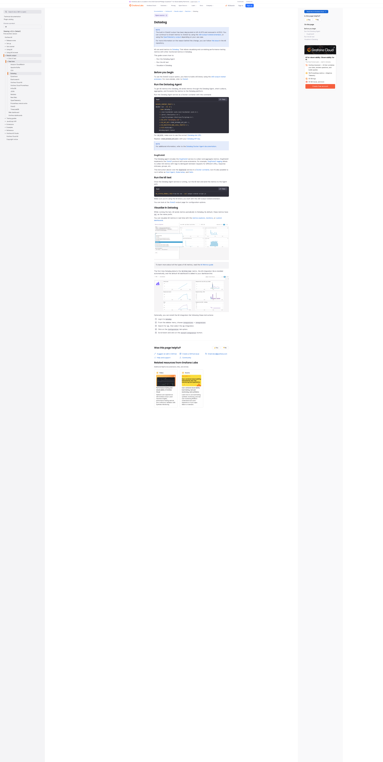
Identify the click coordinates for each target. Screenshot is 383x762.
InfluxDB (13, 88)
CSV (12, 70)
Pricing (173, 5)
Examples (10, 127)
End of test (12, 58)
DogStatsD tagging (215, 161)
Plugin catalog (8, 19)
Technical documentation (12, 16)
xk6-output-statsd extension (210, 35)
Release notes (11, 40)
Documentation (158, 11)
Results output (178, 11)
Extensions (10, 124)
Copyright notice (12, 139)
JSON (12, 91)
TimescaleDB (15, 109)
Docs (201, 5)
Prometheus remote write (19, 103)
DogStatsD (183, 159)
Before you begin (310, 28)
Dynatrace (14, 76)
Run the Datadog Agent (312, 31)
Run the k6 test (309, 37)
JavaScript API (11, 121)
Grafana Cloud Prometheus (20, 85)
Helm (191, 172)
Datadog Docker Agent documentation (201, 146)
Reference (10, 130)
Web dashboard (14, 112)
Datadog (175, 49)
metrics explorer (198, 218)
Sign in (240, 5)
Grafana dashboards (15, 115)
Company (209, 5)
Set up (9, 43)
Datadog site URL (194, 135)
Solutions (163, 5)
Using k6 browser (12, 52)
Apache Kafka (15, 67)
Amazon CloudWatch (18, 64)
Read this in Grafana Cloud (315, 11)
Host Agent (170, 172)
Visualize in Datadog (311, 39)
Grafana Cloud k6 (16, 82)
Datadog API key (193, 139)
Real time (188, 11)
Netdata (13, 94)
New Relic (14, 97)
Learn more (193, 1)
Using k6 (9, 49)
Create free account (320, 86)
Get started (10, 46)
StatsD (185, 79)
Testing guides (11, 118)
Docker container (202, 170)
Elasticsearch (15, 79)
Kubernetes (180, 172)
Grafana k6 (168, 11)
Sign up (249, 5)
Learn (193, 5)
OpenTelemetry (16, 100)
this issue (215, 41)
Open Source (183, 5)
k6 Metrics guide (206, 265)
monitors (209, 218)
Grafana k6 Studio (13, 133)
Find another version (10, 33)
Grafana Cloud (151, 5)
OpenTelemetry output (172, 37)
